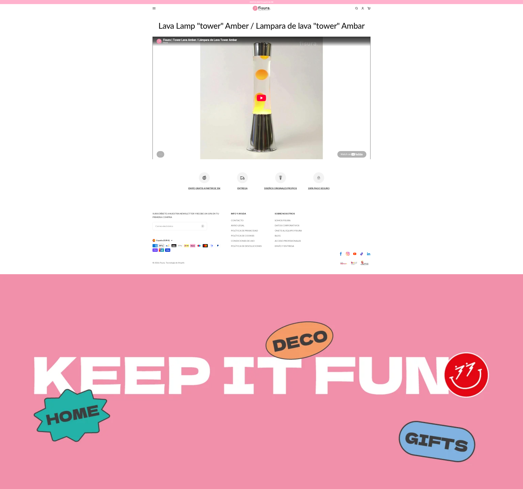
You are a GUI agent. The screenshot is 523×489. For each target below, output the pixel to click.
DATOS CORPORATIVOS (287, 225)
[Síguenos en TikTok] (362, 254)
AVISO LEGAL (237, 225)
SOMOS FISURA (283, 220)
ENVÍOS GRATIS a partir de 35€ (261, 2)
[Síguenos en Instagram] (348, 254)
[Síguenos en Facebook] (341, 254)
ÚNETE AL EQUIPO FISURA (288, 230)
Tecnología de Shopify (175, 263)
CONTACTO (237, 220)
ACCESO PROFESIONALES (288, 240)
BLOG (278, 235)
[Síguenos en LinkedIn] (368, 254)
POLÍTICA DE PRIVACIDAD (244, 230)
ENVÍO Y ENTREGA (284, 246)
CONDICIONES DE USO (243, 240)
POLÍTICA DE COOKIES (242, 235)
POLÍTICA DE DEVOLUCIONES (246, 246)
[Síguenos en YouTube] (355, 254)
